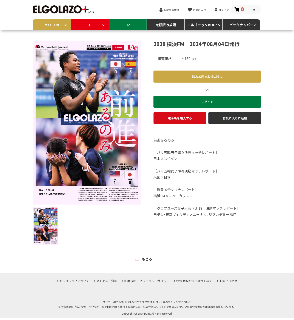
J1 (90, 24)
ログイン (223, 10)
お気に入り (199, 10)
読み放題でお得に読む (207, 76)
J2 (128, 24)
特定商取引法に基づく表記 (194, 281)
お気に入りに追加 (235, 118)
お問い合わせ (228, 281)
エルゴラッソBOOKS (203, 24)
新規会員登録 (171, 10)
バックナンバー (241, 24)
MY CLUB (52, 24)
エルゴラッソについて (74, 281)
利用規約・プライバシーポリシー (146, 281)
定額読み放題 (165, 24)
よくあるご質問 (106, 281)
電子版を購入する (180, 118)
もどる (147, 259)
